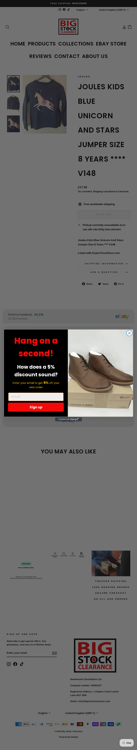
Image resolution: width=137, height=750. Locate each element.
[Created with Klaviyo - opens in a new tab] (68, 419)
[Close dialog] (129, 333)
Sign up (36, 407)
